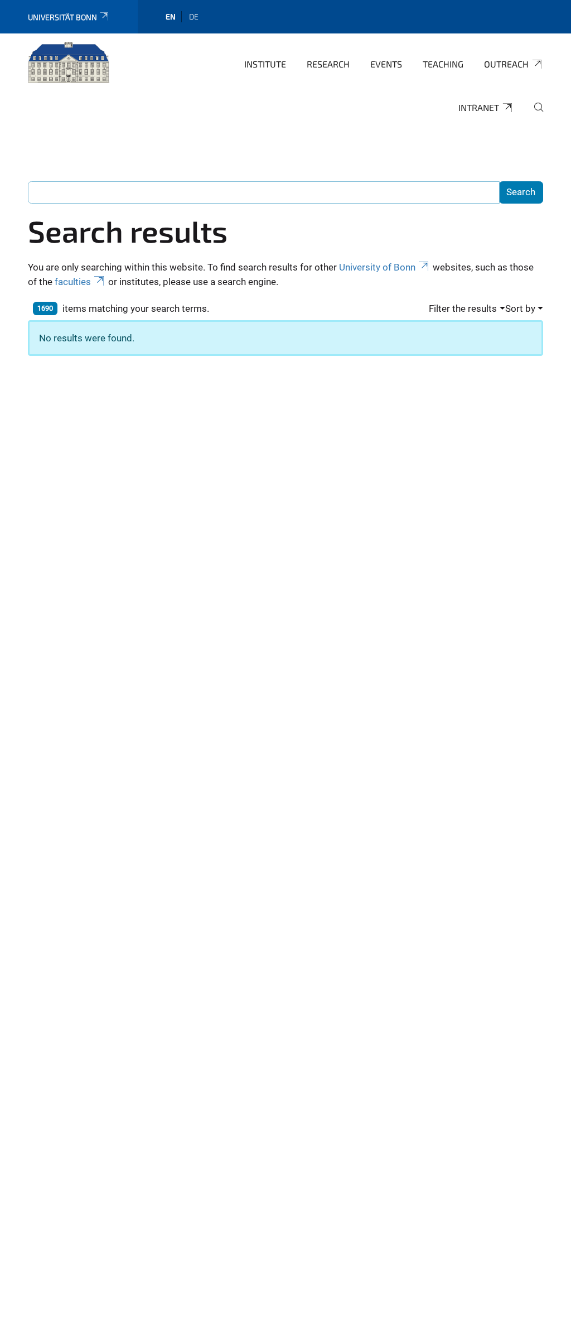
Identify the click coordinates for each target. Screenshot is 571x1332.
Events (386, 64)
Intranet (478, 107)
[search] (534, 115)
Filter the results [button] (463, 308)
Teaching (443, 64)
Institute (265, 64)
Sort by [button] (520, 308)
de (194, 16)
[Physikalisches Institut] (68, 63)
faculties (73, 281)
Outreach (506, 64)
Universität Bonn (62, 17)
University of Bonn (377, 267)
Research (328, 64)
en (171, 16)
